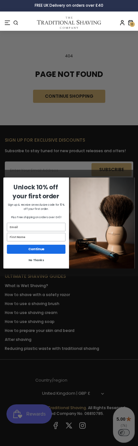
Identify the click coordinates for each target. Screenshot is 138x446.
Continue (36, 249)
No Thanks (36, 260)
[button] (7, 22)
